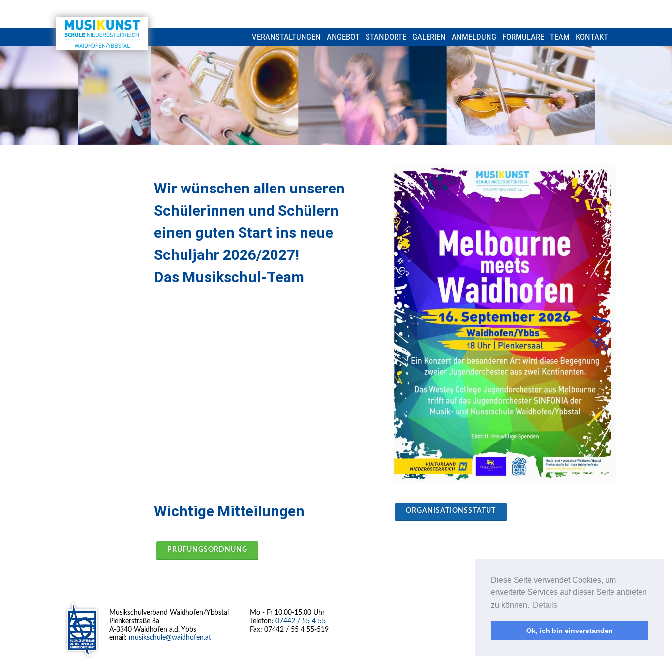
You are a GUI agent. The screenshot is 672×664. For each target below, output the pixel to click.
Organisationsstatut (451, 510)
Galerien (429, 37)
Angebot (343, 37)
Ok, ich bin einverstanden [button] (569, 630)
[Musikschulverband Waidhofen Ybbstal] (102, 33)
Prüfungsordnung (207, 549)
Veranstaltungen (286, 37)
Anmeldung (474, 37)
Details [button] (545, 605)
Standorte (386, 37)
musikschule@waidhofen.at (170, 637)
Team (560, 37)
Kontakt (592, 37)
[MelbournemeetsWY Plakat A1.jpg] (504, 323)
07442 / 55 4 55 (300, 621)
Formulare (523, 37)
